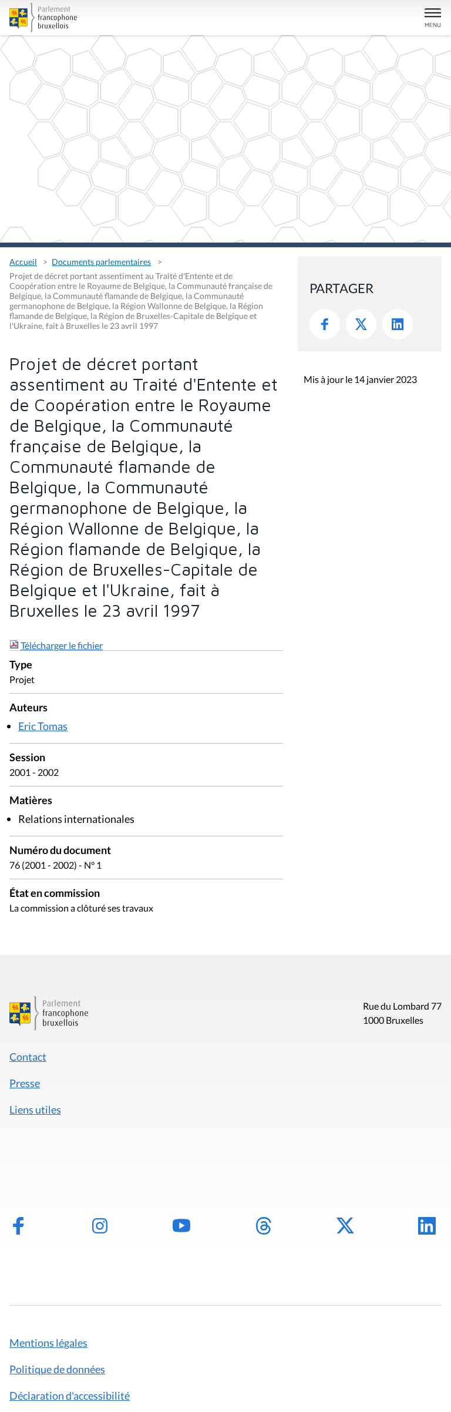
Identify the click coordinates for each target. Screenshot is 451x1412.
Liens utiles (35, 1109)
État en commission (54, 893)
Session (27, 758)
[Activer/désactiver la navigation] (433, 18)
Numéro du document (60, 850)
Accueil (23, 262)
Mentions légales (48, 1342)
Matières (30, 800)
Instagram (100, 1226)
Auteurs (28, 708)
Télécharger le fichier (62, 645)
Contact (27, 1056)
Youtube (181, 1226)
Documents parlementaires (101, 262)
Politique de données (57, 1369)
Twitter (361, 324)
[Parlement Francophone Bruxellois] (79, 17)
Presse (24, 1083)
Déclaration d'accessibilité (69, 1395)
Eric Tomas (43, 726)
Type (20, 665)
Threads (263, 1226)
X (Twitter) (345, 1226)
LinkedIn (397, 324)
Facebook (324, 324)
